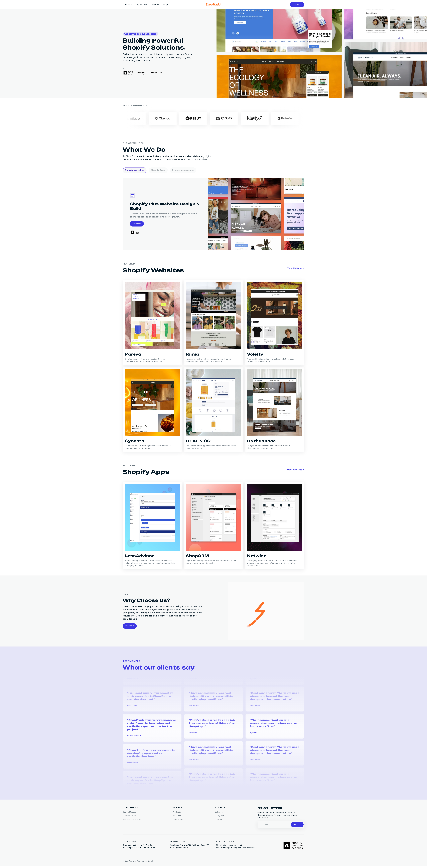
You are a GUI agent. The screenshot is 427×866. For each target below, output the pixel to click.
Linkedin (218, 819)
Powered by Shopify (145, 861)
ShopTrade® (130, 861)
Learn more (137, 224)
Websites (177, 816)
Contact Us (297, 5)
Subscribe (297, 824)
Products (177, 812)
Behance (219, 812)
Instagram (219, 816)
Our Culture (178, 819)
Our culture (129, 626)
